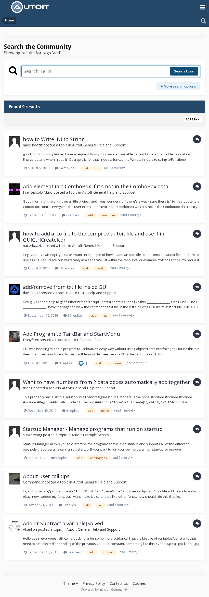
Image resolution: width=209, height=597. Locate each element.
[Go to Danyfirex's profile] (14, 336)
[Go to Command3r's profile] (14, 478)
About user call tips (46, 476)
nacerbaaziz (33, 145)
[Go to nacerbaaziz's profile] (14, 141)
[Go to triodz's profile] (14, 384)
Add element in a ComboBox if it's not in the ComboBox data (95, 186)
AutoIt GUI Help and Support (92, 292)
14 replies (66, 168)
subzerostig (32, 434)
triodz (27, 387)
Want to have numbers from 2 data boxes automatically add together (106, 382)
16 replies (66, 268)
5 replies (62, 457)
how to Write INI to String (54, 139)
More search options (179, 86)
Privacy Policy (94, 583)
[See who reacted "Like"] (81, 362)
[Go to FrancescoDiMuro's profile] (14, 189)
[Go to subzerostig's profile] (14, 431)
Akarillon (30, 529)
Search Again (184, 71)
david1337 (31, 292)
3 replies (65, 363)
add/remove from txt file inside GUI (65, 286)
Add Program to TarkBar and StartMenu (71, 333)
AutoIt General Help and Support (99, 145)
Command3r (33, 482)
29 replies (75, 315)
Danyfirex (31, 339)
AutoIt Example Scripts (87, 339)
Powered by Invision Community (104, 589)
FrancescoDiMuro (38, 192)
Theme (69, 583)
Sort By (192, 119)
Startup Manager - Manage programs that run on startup (93, 429)
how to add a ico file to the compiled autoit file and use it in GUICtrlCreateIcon (93, 236)
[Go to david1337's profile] (14, 289)
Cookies (139, 583)
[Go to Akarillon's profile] (14, 526)
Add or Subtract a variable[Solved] (63, 523)
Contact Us (119, 583)
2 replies (72, 215)
